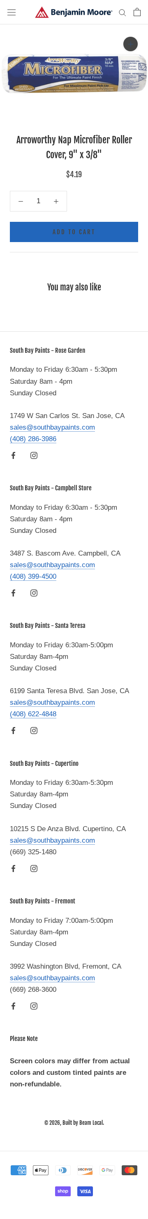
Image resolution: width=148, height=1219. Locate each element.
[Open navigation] (11, 12)
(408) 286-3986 (33, 439)
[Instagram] (33, 455)
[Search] (122, 12)
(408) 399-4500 (33, 576)
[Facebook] (13, 455)
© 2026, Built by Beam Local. (74, 1122)
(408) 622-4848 (33, 714)
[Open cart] (137, 12)
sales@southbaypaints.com (52, 427)
